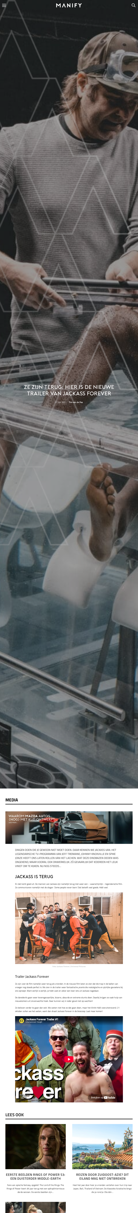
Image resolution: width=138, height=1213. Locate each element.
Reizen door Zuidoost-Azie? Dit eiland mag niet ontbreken (102, 1176)
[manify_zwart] (69, 5)
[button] (4, 5)
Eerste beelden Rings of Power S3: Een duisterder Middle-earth (35, 1176)
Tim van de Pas (76, 402)
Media (11, 800)
